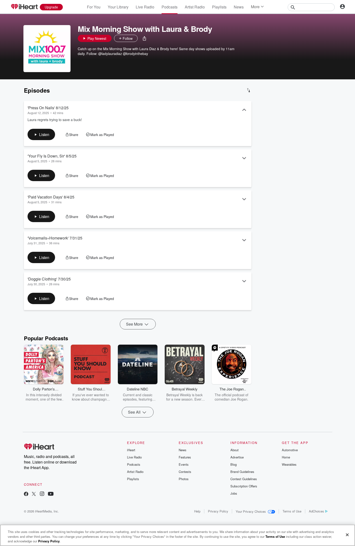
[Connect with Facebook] (26, 494)
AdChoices (316, 511)
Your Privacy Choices (251, 511)
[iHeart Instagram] (42, 494)
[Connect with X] (34, 494)
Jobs (233, 493)
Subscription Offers (243, 486)
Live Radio (145, 7)
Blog (233, 464)
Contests (185, 471)
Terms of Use (292, 511)
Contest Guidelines (243, 479)
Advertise (237, 457)
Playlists (219, 7)
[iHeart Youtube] (51, 494)
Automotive (290, 450)
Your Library (118, 7)
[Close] (347, 534)
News (239, 7)
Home (286, 457)
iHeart (131, 450)
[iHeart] (24, 7)
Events (184, 464)
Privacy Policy (218, 511)
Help (197, 511)
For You (93, 7)
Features (185, 457)
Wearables (289, 464)
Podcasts (170, 7)
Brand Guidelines (242, 471)
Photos (184, 479)
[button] (144, 38)
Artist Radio (195, 7)
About (234, 450)
